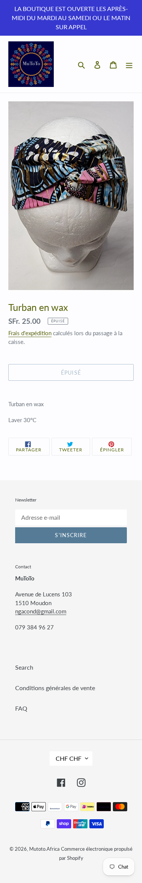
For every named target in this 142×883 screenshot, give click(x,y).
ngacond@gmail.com (40, 611)
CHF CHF (68, 758)
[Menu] (129, 64)
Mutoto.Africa (44, 849)
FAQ (21, 708)
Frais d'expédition (29, 333)
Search (24, 667)
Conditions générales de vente (55, 687)
